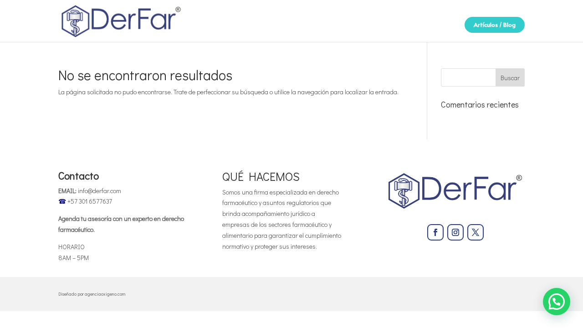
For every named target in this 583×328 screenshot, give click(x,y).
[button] (556, 301)
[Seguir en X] (475, 232)
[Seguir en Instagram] (455, 232)
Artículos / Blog (495, 24)
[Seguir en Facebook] (435, 232)
